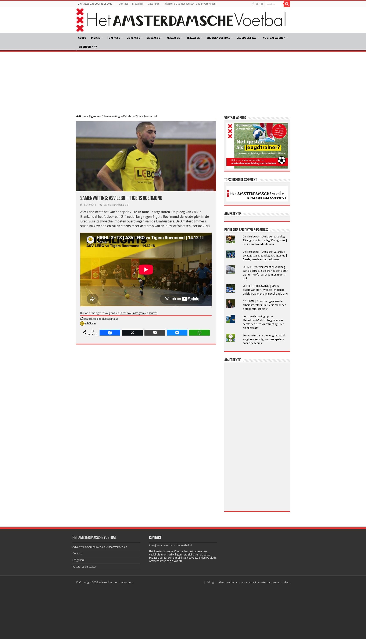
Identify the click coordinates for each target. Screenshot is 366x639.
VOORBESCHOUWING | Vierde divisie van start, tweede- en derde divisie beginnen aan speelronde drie (265, 289)
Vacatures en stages (84, 566)
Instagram (138, 313)
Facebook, (126, 313)
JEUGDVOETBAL (246, 37)
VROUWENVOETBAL (218, 37)
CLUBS (82, 37)
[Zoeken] (287, 4)
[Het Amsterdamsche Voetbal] (183, 20)
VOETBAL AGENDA (274, 37)
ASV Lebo (90, 323)
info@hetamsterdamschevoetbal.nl (170, 545)
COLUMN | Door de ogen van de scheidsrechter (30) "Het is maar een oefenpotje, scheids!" (264, 305)
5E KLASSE (193, 37)
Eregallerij (138, 3)
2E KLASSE (133, 37)
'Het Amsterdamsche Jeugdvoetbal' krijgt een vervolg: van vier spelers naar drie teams (264, 339)
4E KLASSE (173, 37)
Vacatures (153, 3)
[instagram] (261, 4)
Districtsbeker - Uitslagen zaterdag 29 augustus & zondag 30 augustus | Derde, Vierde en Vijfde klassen (265, 255)
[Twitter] (257, 4)
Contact (123, 3)
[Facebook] (253, 4)
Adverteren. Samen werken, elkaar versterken (190, 3)
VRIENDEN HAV (88, 46)
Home (82, 116)
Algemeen (95, 116)
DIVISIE (95, 37)
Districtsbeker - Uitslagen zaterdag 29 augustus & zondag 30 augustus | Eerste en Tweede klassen (265, 240)
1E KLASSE (113, 37)
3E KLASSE (153, 37)
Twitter (153, 313)
